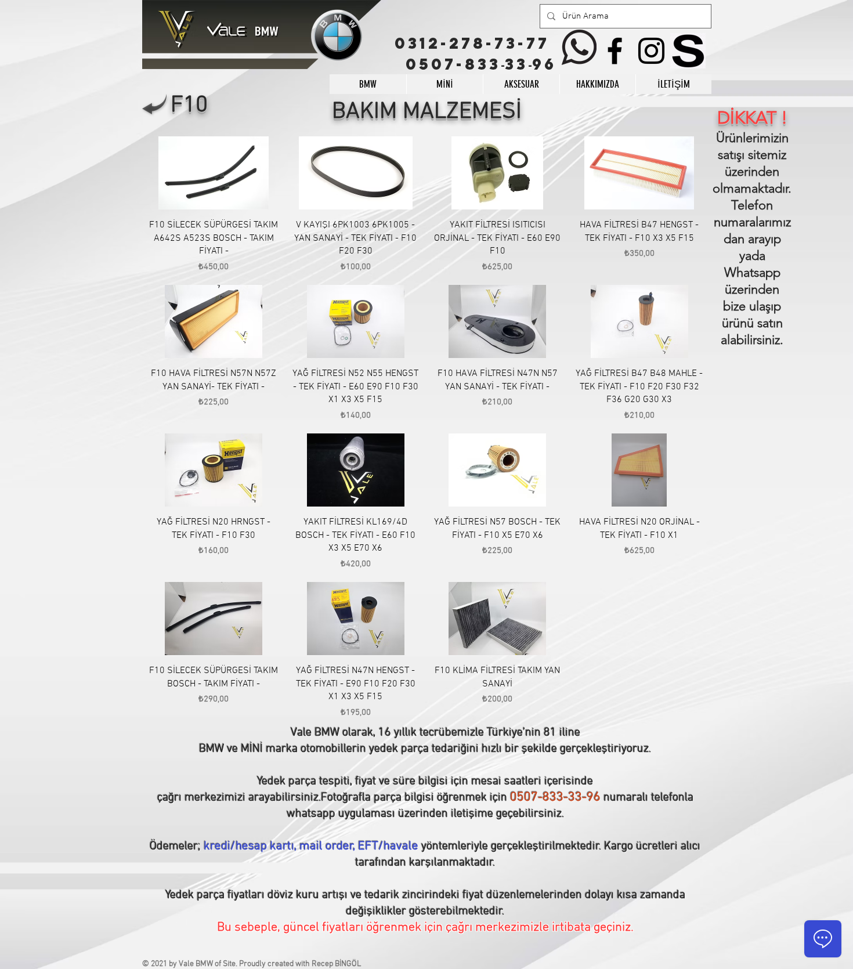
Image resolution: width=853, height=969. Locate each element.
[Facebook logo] (614, 50)
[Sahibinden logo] (688, 50)
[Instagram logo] (651, 50)
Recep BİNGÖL (336, 964)
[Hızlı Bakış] (214, 172)
